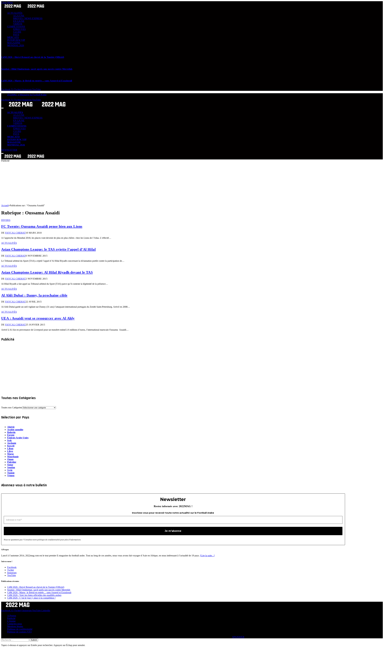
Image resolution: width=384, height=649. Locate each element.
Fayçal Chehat (15, 232)
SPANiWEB (238, 637)
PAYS (16, 34)
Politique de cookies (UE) (19, 632)
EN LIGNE (18, 21)
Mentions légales (15, 626)
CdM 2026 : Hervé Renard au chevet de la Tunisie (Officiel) (32, 57)
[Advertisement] (91, 183)
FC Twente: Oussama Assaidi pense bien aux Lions (41, 226)
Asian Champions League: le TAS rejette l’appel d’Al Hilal (48, 249)
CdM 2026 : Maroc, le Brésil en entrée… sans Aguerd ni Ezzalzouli (36, 80)
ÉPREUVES (19, 29)
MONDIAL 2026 (15, 45)
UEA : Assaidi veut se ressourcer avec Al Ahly (38, 318)
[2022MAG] (37, 107)
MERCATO (13, 37)
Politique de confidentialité (19, 629)
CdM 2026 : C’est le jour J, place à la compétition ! (31, 598)
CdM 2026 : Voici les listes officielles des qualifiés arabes (34, 595)
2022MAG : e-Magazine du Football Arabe (26, 95)
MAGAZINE (13, 42)
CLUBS (17, 32)
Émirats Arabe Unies (17, 437)
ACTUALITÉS (14, 13)
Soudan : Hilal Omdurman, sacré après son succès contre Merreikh (36, 69)
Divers (5, 220)
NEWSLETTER (9, 150)
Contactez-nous (14, 623)
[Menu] (2, 108)
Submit (34, 640)
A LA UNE (18, 15)
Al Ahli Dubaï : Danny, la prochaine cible (34, 295)
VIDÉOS (17, 24)
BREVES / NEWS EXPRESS (27, 18)
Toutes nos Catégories (11, 407)
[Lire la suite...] (207, 555)
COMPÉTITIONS (16, 26)
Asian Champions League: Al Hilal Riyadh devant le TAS (47, 272)
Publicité (11, 618)
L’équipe (11, 621)
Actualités (9, 243)
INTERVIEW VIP (16, 40)
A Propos (11, 615)
